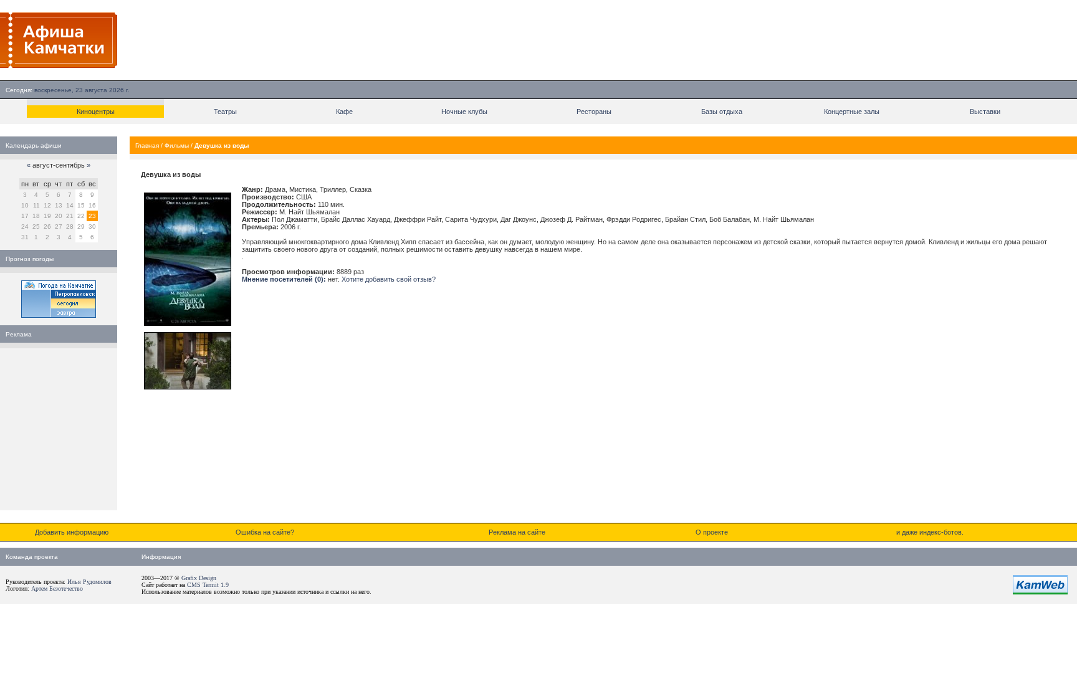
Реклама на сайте (517, 532)
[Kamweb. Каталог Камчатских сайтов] (1040, 592)
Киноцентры (96, 111)
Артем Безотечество (57, 588)
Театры (225, 111)
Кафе (344, 111)
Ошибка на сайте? (265, 532)
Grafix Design (198, 577)
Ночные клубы (464, 111)
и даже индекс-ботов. (930, 532)
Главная (147, 145)
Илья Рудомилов (89, 581)
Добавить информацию (71, 532)
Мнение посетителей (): (284, 279)
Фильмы (177, 145)
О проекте (712, 532)
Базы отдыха (721, 111)
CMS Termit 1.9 (208, 584)
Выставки (985, 111)
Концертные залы (851, 111)
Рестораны (594, 111)
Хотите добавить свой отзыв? (389, 279)
